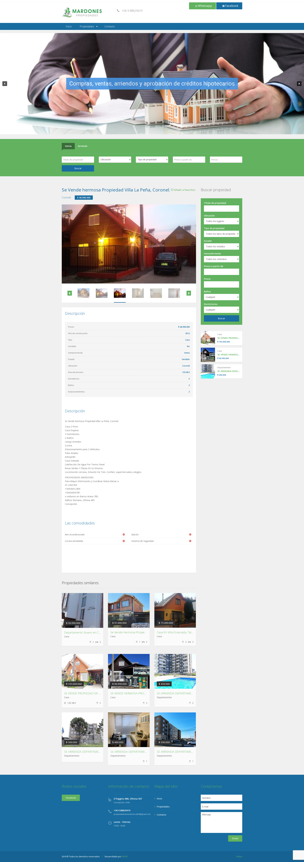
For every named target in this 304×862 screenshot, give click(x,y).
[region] (152, 83)
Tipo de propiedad (214, 228)
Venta (68, 146)
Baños (207, 291)
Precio (207, 278)
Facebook (231, 6)
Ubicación (209, 215)
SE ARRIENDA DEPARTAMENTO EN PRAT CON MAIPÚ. (144, 752)
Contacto (109, 26)
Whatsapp (204, 6)
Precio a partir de (213, 266)
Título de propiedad (215, 202)
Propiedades (87, 26)
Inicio (69, 26)
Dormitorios (210, 304)
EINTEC (125, 856)
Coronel (66, 197)
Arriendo (82, 146)
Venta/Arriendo (212, 253)
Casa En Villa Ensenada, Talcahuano (180, 632)
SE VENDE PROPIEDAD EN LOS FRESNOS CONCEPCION (100, 693)
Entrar (239, 856)
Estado (208, 240)
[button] (4, 83)
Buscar (78, 168)
